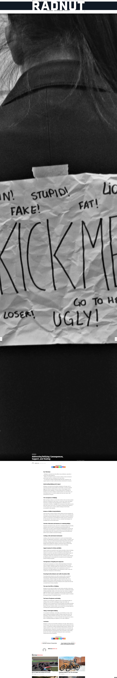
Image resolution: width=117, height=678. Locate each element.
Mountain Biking (50, 10)
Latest (35, 0)
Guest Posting (66, 0)
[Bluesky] (61, 467)
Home (69, 0)
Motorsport (66, 10)
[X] (54, 467)
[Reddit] (56, 467)
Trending (47, 0)
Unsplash (83, 460)
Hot (43, 0)
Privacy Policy (72, 0)
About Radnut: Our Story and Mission (80, 0)
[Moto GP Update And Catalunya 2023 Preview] (45, 664)
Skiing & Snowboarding (58, 10)
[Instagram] (63, 467)
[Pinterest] (57, 467)
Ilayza (80, 460)
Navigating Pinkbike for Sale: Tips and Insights (68, 672)
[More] (65, 467)
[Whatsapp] (59, 467)
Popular (39, 0)
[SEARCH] (84, 11)
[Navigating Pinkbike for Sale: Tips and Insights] (72, 664)
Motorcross (40, 655)
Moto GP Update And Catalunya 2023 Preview (41, 672)
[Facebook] (52, 467)
